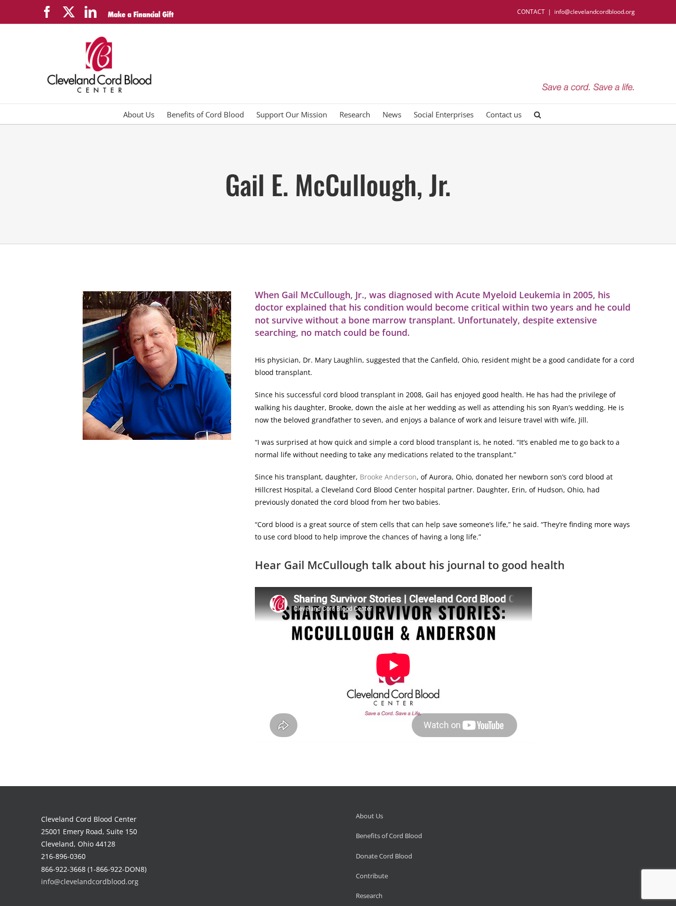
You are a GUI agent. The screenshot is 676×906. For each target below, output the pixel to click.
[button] (537, 114)
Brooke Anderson (388, 476)
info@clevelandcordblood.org (594, 11)
